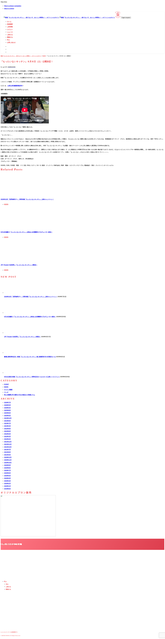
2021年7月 (7, 449)
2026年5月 (7, 405)
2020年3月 (7, 481)
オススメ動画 (8, 389)
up (3, 67)
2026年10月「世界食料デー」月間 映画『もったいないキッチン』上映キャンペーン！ (27, 199)
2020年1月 (7, 486)
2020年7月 (7, 470)
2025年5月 (7, 415)
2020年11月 (8, 460)
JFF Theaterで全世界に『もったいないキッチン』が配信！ (19, 265)
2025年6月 (7, 413)
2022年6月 (7, 431)
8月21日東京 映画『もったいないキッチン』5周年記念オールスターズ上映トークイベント (32, 376)
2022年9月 (7, 428)
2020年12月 (8, 457)
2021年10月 (8, 447)
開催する (8, 589)
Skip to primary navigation (12, 6)
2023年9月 (7, 421)
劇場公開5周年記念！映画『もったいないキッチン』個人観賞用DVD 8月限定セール (30, 356)
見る (7, 584)
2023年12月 (8, 418)
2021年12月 (8, 441)
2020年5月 (7, 475)
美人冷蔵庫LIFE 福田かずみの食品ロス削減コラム (19, 394)
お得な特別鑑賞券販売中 (15, 85)
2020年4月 (7, 478)
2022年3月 (7, 436)
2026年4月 (7, 407)
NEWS (6, 204)
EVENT (6, 384)
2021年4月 (7, 454)
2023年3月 (7, 426)
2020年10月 (8, 462)
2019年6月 (7, 488)
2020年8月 (7, 468)
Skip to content (9, 8)
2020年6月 (7, 473)
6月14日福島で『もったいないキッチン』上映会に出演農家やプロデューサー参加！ (27, 232)
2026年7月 (7, 402)
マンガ (6, 392)
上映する (8, 586)
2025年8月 (7, 410)
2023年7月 (7, 423)
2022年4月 (7, 434)
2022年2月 (7, 439)
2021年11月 (8, 444)
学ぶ (5, 581)
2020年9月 (7, 465)
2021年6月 (7, 452)
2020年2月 (7, 483)
